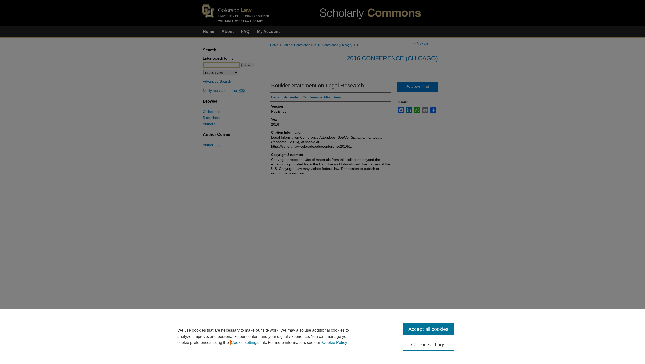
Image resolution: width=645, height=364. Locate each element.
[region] (322, 336)
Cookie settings (245, 342)
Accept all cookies (428, 329)
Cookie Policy (334, 342)
